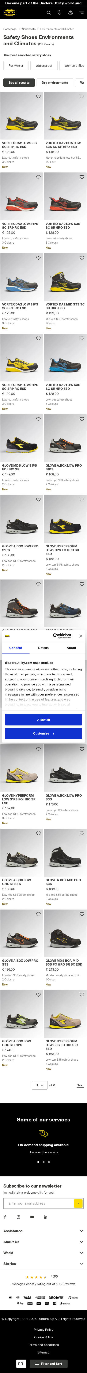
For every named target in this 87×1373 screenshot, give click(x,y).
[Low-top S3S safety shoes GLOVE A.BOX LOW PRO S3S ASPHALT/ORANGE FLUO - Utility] (21, 933)
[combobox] (40, 1085)
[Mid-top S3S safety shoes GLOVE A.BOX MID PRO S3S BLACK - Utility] (65, 852)
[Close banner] (80, 635)
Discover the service (43, 1152)
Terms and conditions (43, 1345)
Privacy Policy (43, 1329)
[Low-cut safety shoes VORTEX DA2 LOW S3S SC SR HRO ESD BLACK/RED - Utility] (65, 196)
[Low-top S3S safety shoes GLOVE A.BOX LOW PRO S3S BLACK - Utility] (65, 768)
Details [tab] (43, 647)
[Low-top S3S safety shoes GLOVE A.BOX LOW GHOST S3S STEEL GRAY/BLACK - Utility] (21, 852)
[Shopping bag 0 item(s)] (70, 13)
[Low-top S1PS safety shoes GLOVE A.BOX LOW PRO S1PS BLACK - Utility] (21, 519)
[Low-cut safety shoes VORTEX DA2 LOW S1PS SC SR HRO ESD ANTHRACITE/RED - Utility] (21, 196)
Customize (41, 733)
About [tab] (71, 647)
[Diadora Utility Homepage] (9, 12)
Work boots (28, 28)
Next (80, 1085)
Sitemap (43, 1352)
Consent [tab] (15, 647)
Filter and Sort (51, 1363)
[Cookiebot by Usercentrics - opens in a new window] (53, 636)
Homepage (10, 28)
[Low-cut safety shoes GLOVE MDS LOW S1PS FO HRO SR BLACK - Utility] (21, 438)
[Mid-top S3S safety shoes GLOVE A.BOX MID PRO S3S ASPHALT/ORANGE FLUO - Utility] (21, 603)
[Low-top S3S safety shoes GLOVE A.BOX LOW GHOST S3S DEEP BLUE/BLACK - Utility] (65, 603)
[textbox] (37, 1085)
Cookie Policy (43, 1337)
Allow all (43, 719)
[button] (48, 12)
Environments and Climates (57, 28)
